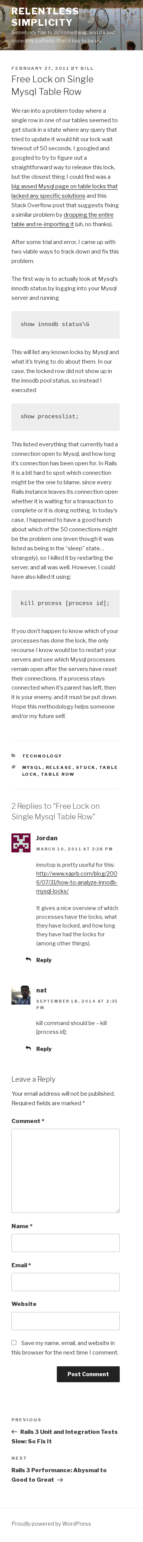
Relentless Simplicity (45, 17)
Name (21, 1226)
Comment (27, 1121)
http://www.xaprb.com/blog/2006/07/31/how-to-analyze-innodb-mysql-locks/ (76, 882)
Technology (42, 756)
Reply (43, 960)
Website (24, 1304)
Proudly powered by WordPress (51, 1523)
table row (58, 774)
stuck (86, 767)
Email (21, 1265)
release (59, 767)
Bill (87, 68)
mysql (32, 767)
